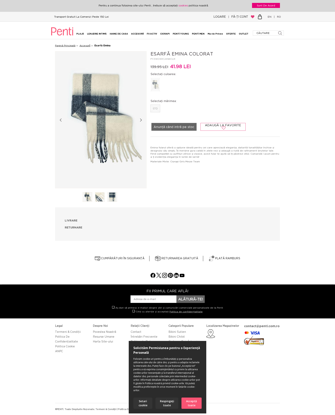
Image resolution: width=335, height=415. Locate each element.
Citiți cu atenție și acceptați (169, 311)
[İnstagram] (164, 276)
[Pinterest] (170, 276)
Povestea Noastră (104, 331)
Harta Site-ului (103, 341)
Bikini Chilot (176, 336)
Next (141, 120)
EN (270, 16)
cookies (184, 5)
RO (278, 16)
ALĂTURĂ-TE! (190, 299)
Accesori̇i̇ (84, 45)
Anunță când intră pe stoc (174, 127)
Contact (136, 331)
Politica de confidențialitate (186, 311)
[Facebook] (152, 276)
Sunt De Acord (266, 5)
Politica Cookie (65, 346)
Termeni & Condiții (68, 331)
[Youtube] (182, 276)
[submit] (280, 33)
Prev (60, 120)
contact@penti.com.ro (262, 326)
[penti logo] (62, 36)
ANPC (59, 351)
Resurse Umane (103, 336)
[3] (112, 197)
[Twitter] (158, 276)
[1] (87, 197)
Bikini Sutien (177, 331)
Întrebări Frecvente (144, 336)
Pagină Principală (65, 45)
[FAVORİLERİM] (252, 16)
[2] (100, 197)
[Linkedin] (176, 276)
